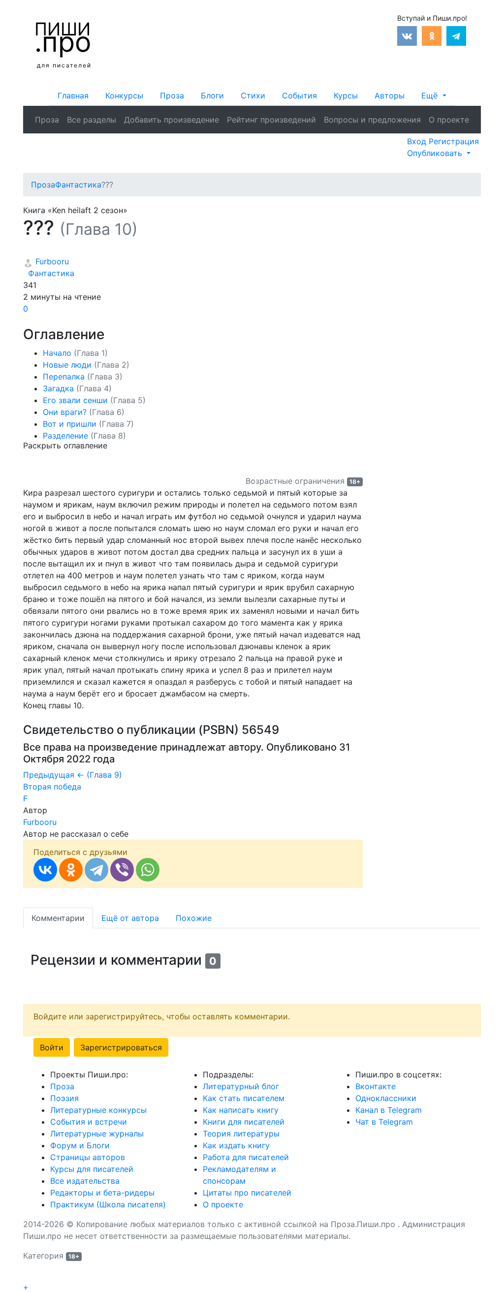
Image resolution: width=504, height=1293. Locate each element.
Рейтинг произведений (271, 120)
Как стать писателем (243, 1098)
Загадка (77, 388)
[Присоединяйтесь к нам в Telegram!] (456, 35)
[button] (433, 95)
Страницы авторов (87, 1157)
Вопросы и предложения (372, 120)
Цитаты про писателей (247, 1193)
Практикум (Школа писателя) (108, 1204)
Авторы (390, 95)
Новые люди (86, 365)
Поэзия (64, 1098)
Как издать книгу (236, 1145)
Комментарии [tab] (58, 918)
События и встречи (88, 1122)
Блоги (212, 95)
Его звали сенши (94, 400)
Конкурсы (124, 95)
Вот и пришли (88, 424)
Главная (73, 95)
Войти (51, 1047)
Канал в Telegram (388, 1110)
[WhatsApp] (147, 870)
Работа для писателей (246, 1157)
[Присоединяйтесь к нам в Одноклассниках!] (431, 35)
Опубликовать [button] (436, 153)
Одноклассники (385, 1098)
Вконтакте (375, 1086)
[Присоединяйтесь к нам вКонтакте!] (407, 35)
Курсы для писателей (91, 1169)
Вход (418, 141)
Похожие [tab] (194, 918)
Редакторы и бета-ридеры (102, 1193)
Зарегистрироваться (121, 1047)
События (299, 95)
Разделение (84, 436)
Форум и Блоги (80, 1145)
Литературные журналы (97, 1133)
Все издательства (85, 1181)
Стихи (253, 95)
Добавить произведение (171, 120)
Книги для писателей (243, 1122)
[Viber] (122, 870)
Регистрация (454, 141)
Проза (172, 95)
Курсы (346, 95)
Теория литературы (241, 1133)
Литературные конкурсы (98, 1110)
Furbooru (51, 261)
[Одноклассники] (71, 870)
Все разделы (91, 120)
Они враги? (84, 412)
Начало (75, 353)
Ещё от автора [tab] (130, 918)
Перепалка (83, 376)
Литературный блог (241, 1086)
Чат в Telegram (384, 1122)
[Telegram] (96, 870)
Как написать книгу (241, 1110)
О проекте (449, 120)
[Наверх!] (29, 1276)
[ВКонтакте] (45, 870)
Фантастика (48, 273)
